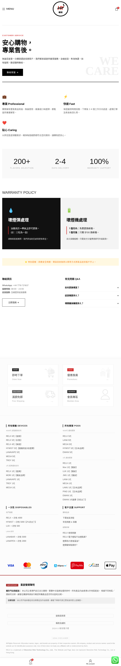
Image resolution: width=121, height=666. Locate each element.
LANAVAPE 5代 (13, 452)
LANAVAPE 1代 (13, 479)
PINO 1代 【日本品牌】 (73, 491)
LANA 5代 (67, 440)
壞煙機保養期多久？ (92, 303)
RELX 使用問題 (69, 533)
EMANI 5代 (67, 452)
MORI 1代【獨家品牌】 (16, 475)
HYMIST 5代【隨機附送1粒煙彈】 (20, 448)
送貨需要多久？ (92, 295)
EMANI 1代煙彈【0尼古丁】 (75, 500)
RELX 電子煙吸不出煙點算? (75, 537)
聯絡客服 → (12, 72)
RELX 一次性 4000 (14, 518)
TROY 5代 (10, 460)
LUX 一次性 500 (13, 526)
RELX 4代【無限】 (14, 444)
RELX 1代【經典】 (14, 471)
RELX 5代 (67, 436)
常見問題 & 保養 (70, 522)
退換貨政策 (60, 616)
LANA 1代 (67, 479)
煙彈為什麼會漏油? (71, 541)
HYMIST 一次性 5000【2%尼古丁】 (21, 522)
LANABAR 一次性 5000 (16, 537)
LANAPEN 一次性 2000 (16, 541)
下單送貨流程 (68, 518)
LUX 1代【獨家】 (70, 471)
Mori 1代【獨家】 (70, 467)
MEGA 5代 (10, 456)
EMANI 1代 (67, 495)
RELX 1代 (67, 463)
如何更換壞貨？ (92, 287)
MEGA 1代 (10, 487)
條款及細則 (60, 623)
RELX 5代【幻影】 (14, 440)
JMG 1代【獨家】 (70, 475)
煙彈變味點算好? (70, 545)
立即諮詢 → (13, 302)
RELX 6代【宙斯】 (14, 436)
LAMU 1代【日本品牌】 (73, 487)
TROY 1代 (10, 483)
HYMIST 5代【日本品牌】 (74, 448)
